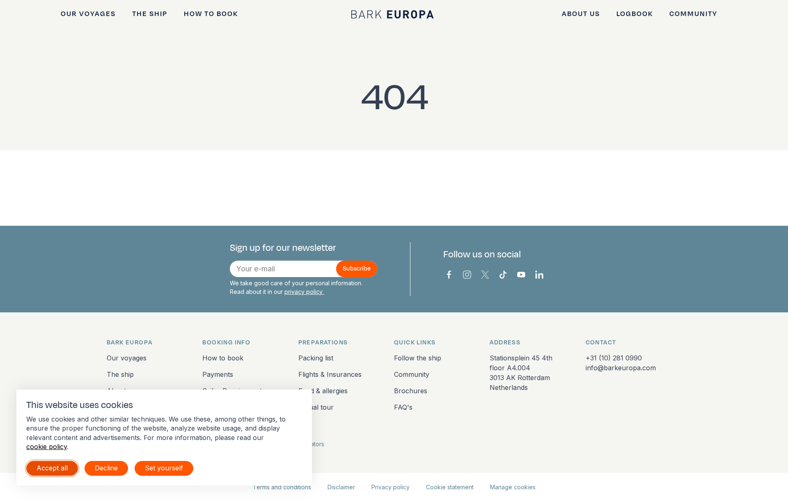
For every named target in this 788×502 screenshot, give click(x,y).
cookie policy (46, 446)
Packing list (315, 358)
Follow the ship (417, 358)
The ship (149, 14)
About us (581, 14)
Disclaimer (341, 487)
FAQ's (403, 407)
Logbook (634, 14)
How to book (211, 14)
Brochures (410, 391)
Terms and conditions (282, 487)
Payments (217, 374)
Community (693, 14)
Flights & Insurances (330, 374)
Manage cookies (513, 487)
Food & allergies (323, 391)
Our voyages (88, 14)
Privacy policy (390, 487)
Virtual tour (316, 407)
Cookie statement (450, 487)
